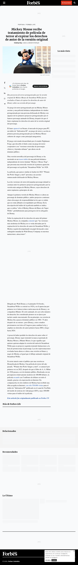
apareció (17, 128)
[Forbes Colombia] (33, 2)
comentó (31, 220)
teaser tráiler (23, 159)
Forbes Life (30, 24)
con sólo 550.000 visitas (34, 385)
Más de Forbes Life (12, 404)
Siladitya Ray (18, 43)
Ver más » (48, 560)
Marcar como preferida (40, 86)
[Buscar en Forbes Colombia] (74, 3)
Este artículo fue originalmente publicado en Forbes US (28, 398)
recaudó (16, 377)
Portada (21, 24)
